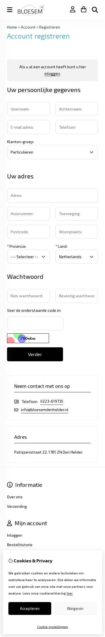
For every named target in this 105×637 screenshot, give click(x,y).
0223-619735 (51, 401)
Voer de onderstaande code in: (34, 310)
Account (28, 27)
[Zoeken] (95, 10)
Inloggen (14, 535)
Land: (61, 246)
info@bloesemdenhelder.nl (44, 409)
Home (12, 27)
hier (70, 593)
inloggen (52, 73)
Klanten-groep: (20, 141)
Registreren (49, 27)
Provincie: (16, 246)
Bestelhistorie (19, 544)
